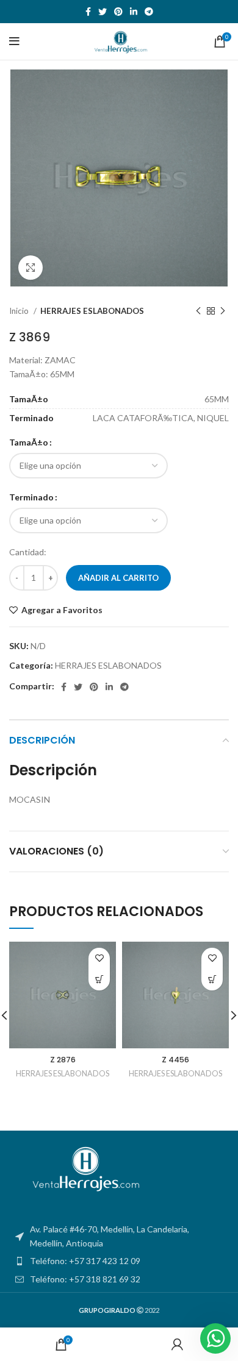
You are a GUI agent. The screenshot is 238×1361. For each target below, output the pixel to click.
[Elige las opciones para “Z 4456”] (212, 979)
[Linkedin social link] (133, 12)
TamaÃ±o (28, 442)
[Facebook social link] (88, 12)
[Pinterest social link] (118, 12)
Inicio (20, 311)
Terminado (31, 497)
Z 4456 (175, 1059)
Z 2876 (63, 1059)
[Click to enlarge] (30, 267)
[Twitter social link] (102, 12)
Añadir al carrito (118, 578)
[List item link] (119, 1261)
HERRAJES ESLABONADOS (92, 311)
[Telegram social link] (149, 12)
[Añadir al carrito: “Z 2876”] (99, 979)
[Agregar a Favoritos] (99, 958)
